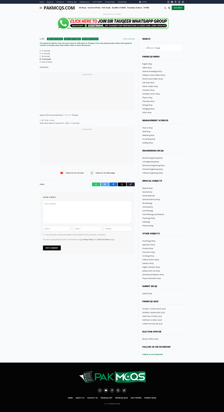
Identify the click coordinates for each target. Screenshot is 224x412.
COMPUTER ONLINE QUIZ (152, 324)
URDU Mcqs (147, 112)
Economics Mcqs (148, 252)
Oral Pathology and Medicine (153, 214)
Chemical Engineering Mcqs (152, 169)
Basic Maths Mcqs (55, 39)
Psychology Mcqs (149, 241)
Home (42, 2)
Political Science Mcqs (150, 259)
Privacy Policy (110, 2)
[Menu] (41, 7)
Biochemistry (147, 192)
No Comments (130, 39)
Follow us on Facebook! (152, 354)
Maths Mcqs (147, 67)
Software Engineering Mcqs (152, 173)
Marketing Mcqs (148, 135)
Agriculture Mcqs (148, 245)
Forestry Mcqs (147, 248)
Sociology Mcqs (148, 256)
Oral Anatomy (147, 207)
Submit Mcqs (122, 2)
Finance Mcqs (147, 128)
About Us (50, 2)
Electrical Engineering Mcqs (152, 158)
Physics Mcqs (147, 97)
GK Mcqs (82, 8)
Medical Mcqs (147, 188)
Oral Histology (147, 211)
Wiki (43, 39)
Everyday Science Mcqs (151, 94)
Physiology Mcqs (148, 218)
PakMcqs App (72, 2)
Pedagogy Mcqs (148, 109)
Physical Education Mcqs (151, 278)
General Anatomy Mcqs (151, 199)
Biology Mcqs (147, 105)
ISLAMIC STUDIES (119, 8)
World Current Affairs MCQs (152, 79)
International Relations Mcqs (153, 274)
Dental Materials (148, 196)
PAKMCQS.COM (114, 404)
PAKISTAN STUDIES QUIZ (152, 316)
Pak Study (106, 8)
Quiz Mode (178, 8)
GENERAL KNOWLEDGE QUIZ (153, 312)
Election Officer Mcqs (150, 339)
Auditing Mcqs (147, 143)
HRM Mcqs (146, 131)
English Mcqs (147, 64)
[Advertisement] (87, 92)
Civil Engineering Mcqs (150, 162)
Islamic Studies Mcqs (150, 86)
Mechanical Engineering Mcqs (153, 165)
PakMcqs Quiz (85, 2)
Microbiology (147, 203)
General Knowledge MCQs (152, 71)
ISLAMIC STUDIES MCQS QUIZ (154, 309)
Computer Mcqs (148, 90)
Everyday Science (134, 8)
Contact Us (60, 2)
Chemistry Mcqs (148, 101)
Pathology (146, 222)
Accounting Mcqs (148, 139)
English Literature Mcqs (151, 267)
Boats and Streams (72, 39)
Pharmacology (147, 225)
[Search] (169, 7)
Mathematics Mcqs (90, 39)
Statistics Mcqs (148, 263)
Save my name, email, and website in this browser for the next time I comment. (76, 235)
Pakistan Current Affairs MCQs (153, 75)
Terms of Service (103, 239)
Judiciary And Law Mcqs (151, 271)
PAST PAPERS (97, 2)
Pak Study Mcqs (148, 82)
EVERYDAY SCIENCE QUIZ (152, 320)
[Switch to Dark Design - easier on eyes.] (165, 8)
